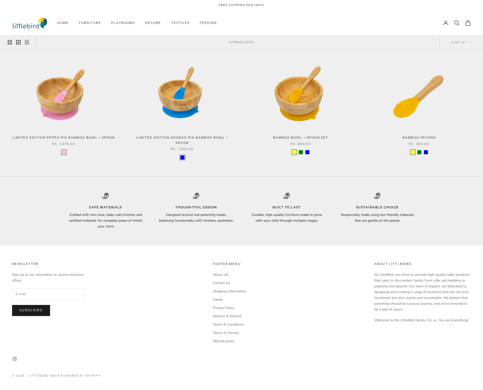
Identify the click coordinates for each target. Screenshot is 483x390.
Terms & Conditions (228, 324)
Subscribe (31, 310)
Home (63, 23)
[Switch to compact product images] (27, 42)
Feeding (208, 23)
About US (220, 274)
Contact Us (221, 283)
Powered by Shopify (81, 375)
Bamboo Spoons (419, 137)
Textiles (180, 23)
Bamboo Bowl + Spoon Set (301, 137)
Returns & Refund (227, 316)
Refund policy (223, 341)
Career (218, 299)
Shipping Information (229, 291)
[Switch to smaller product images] (18, 42)
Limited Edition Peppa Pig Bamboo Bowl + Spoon (63, 137)
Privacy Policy (223, 307)
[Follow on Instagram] (14, 358)
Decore (153, 23)
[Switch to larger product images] (10, 42)
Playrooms (123, 23)
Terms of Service (226, 332)
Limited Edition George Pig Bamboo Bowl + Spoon (182, 140)
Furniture (90, 23)
